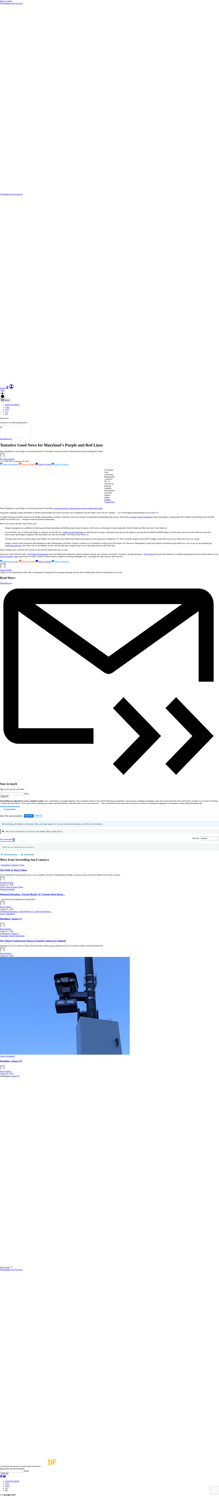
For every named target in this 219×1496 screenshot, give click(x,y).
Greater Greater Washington (141, 517)
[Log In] (11, 388)
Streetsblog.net (6, 439)
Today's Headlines (7, 914)
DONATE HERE (12, 405)
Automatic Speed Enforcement (12, 936)
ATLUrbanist (148, 554)
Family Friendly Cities (9, 556)
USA (7, 409)
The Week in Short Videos (13, 870)
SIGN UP (4, 796)
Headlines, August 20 (11, 1061)
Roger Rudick (5, 907)
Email (26, 794)
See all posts (5, 1267)
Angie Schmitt (8, 459)
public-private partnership (73, 532)
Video (22, 865)
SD (6, 414)
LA (6, 412)
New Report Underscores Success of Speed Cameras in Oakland (33, 940)
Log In (3, 388)
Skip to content (6, 1)
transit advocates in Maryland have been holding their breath (78, 508)
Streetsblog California (10, 865)
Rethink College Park (109, 501)
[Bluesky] (4, 1477)
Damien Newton (6, 882)
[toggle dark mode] (2, 394)
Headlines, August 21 (11, 918)
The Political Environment (37, 554)
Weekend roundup (7, 889)
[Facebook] (1, 1477)
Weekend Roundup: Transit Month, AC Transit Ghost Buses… (32, 894)
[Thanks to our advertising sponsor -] (16, 437)
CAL (7, 407)
